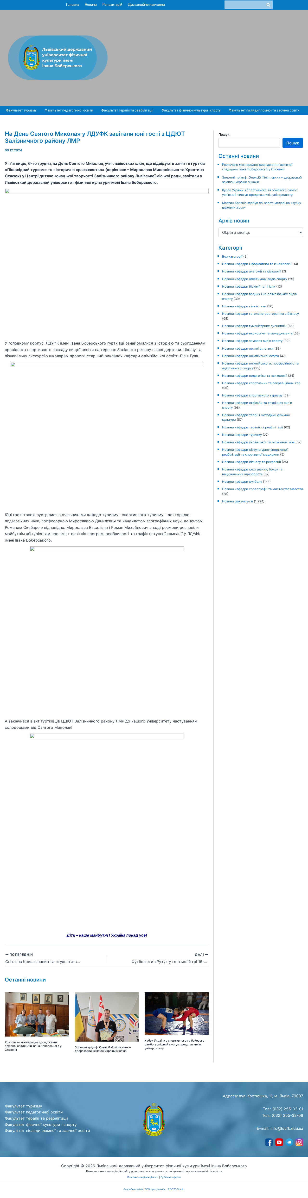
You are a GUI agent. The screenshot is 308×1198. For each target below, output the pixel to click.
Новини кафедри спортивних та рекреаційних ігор (261, 383)
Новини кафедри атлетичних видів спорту (254, 279)
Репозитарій (112, 4)
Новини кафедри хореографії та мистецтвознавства (262, 489)
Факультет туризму (21, 110)
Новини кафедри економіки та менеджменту (257, 333)
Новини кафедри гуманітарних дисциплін (254, 326)
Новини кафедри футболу (242, 481)
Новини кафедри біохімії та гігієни (248, 286)
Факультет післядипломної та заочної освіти (264, 110)
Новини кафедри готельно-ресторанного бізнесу (260, 313)
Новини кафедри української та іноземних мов (258, 442)
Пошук (224, 134)
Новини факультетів (237, 501)
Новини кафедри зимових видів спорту (252, 341)
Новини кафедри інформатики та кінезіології (256, 264)
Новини (91, 4)
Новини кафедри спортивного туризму (252, 395)
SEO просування (155, 1189)
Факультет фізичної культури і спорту (191, 110)
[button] (22, 110)
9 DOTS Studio (176, 1189)
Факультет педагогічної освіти (69, 110)
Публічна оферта (170, 1177)
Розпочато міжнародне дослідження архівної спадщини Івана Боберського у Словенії (33, 1045)
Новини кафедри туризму (242, 435)
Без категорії (232, 256)
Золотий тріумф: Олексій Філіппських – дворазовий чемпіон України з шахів (103, 1049)
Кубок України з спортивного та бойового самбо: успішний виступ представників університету (174, 1044)
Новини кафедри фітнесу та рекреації (251, 462)
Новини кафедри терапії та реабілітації (252, 427)
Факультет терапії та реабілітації (127, 110)
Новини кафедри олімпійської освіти (250, 356)
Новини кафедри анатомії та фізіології (251, 271)
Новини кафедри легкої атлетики (248, 348)
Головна (72, 4)
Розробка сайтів (133, 1189)
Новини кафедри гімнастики (244, 306)
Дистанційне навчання (146, 4)
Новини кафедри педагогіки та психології (254, 375)
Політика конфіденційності (142, 1177)
